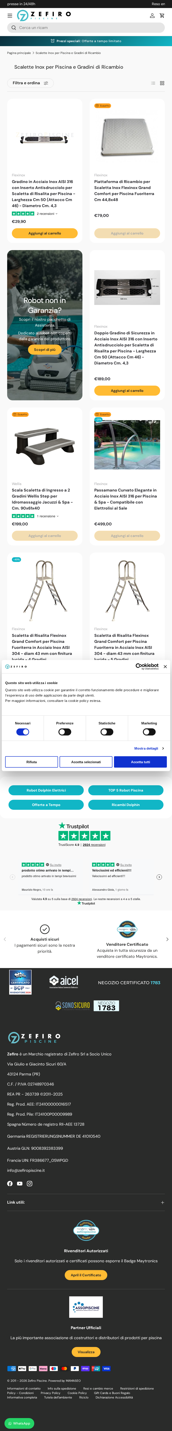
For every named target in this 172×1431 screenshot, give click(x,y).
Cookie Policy (77, 1393)
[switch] (64, 732)
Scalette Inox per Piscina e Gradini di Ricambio (68, 53)
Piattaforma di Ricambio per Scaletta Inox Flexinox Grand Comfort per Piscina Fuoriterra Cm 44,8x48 (124, 190)
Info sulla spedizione (62, 1388)
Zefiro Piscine (37, 1381)
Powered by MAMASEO (64, 1381)
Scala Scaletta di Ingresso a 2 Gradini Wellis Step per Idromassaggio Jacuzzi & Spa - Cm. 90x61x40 (42, 499)
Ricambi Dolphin (126, 804)
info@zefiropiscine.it (26, 1170)
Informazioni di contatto (24, 1388)
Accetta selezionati (86, 762)
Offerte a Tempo (46, 804)
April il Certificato (86, 1275)
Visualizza (86, 1352)
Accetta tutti (140, 762)
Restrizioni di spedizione (137, 1388)
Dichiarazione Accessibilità (114, 1397)
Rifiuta (31, 762)
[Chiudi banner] (165, 666)
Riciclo (83, 1397)
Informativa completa (22, 1397)
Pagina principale (19, 53)
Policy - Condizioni (20, 1393)
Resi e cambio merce (98, 1388)
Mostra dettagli (146, 748)
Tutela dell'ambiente (58, 1397)
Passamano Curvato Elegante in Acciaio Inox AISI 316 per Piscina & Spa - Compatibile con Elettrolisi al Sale (125, 499)
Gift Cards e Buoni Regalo (112, 1393)
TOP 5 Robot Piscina (125, 790)
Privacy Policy (50, 1393)
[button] (162, 16)
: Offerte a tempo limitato (89, 41)
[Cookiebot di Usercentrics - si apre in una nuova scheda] (139, 666)
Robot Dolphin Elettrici (46, 790)
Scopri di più (45, 349)
